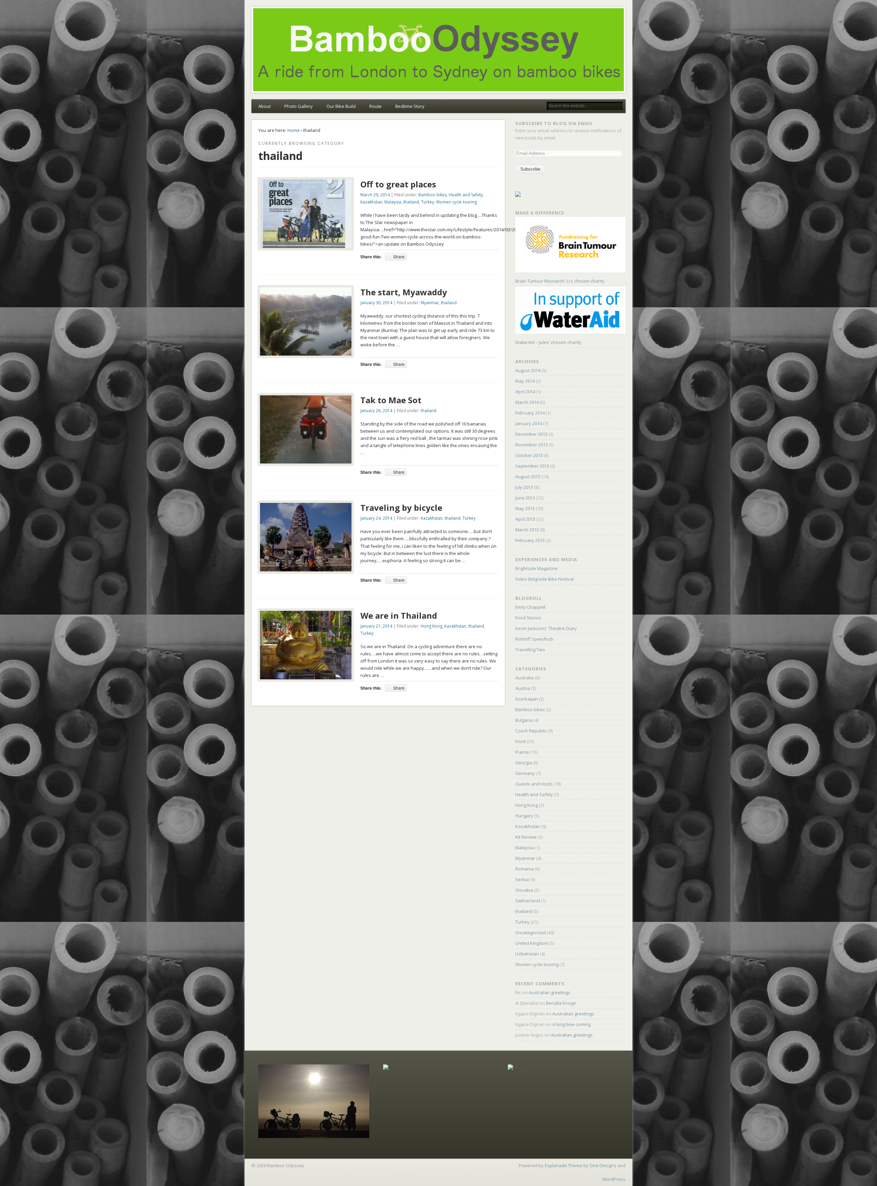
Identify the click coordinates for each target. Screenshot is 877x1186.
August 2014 (527, 370)
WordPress (614, 1179)
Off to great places (398, 184)
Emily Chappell (530, 607)
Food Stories (528, 618)
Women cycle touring (456, 202)
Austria (522, 688)
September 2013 (532, 466)
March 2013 (527, 530)
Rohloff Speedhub (534, 639)
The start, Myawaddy (403, 292)
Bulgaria (523, 720)
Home (293, 130)
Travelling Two (530, 649)
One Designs (603, 1165)
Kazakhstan (371, 202)
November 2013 (531, 445)
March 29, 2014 (375, 195)
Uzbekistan (527, 954)
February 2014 (530, 413)
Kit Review (525, 837)
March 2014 (527, 402)
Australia (524, 678)
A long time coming (571, 1024)
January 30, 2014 (376, 303)
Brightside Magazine (536, 568)
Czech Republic (531, 731)
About (264, 106)
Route (375, 106)
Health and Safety (466, 195)
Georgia (523, 762)
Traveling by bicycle (401, 507)
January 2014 (528, 423)
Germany (525, 773)
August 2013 (527, 476)
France (522, 752)
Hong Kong (431, 626)
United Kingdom (531, 943)
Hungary (524, 816)
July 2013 (524, 487)
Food (520, 741)
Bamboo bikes (432, 195)
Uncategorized (530, 932)
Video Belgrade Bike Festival (544, 579)
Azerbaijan (526, 699)
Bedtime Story (409, 106)
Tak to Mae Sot (390, 400)
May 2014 (525, 381)
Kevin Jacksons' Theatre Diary (546, 628)
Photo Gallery (298, 106)
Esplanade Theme (563, 1165)
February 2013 (530, 540)
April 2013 (525, 519)
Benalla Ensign (561, 1003)
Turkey (427, 202)
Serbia (522, 879)
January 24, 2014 (376, 518)
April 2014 (525, 391)
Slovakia (524, 890)
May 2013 (525, 508)
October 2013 (529, 455)
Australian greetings (549, 992)
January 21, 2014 (376, 626)
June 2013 (525, 498)
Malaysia (392, 202)
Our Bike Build (341, 106)
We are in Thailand (398, 615)
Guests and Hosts (534, 784)
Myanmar (430, 303)
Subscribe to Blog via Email (554, 123)
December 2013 (531, 434)
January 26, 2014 (376, 410)
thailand (411, 202)
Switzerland (527, 901)
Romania (524, 869)
